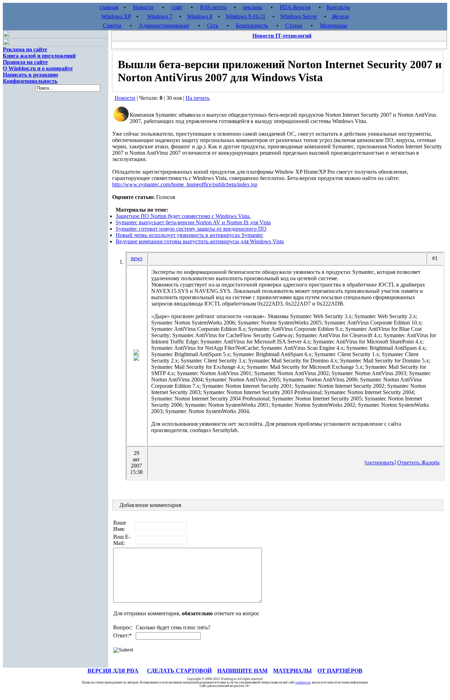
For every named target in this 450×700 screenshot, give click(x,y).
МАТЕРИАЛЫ (292, 671)
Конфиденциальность (30, 81)
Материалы (333, 25)
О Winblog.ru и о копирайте (38, 68)
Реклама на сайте (25, 49)
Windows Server (298, 16)
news (136, 258)
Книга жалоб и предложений (39, 56)
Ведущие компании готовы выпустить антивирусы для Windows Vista (200, 241)
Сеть (212, 25)
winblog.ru (302, 682)
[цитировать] (380, 462)
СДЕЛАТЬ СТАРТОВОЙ (179, 671)
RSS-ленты (213, 7)
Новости (143, 7)
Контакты (338, 7)
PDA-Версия (295, 7)
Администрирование (164, 25)
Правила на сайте (25, 62)
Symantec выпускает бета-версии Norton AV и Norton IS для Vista (193, 222)
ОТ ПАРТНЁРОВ (339, 671)
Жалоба (430, 462)
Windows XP (116, 16)
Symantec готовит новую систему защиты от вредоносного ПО (191, 229)
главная (109, 7)
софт (176, 7)
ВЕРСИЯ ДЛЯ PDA (113, 671)
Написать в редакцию (30, 75)
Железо (340, 16)
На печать (198, 98)
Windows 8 (199, 16)
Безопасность (252, 25)
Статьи (293, 25)
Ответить (409, 462)
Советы (112, 25)
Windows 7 (159, 16)
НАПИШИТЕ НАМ (242, 671)
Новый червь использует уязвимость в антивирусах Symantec (189, 235)
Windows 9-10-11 (245, 16)
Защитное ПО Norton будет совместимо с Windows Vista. (183, 216)
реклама (252, 7)
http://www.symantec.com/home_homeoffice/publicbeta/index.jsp (184, 184)
